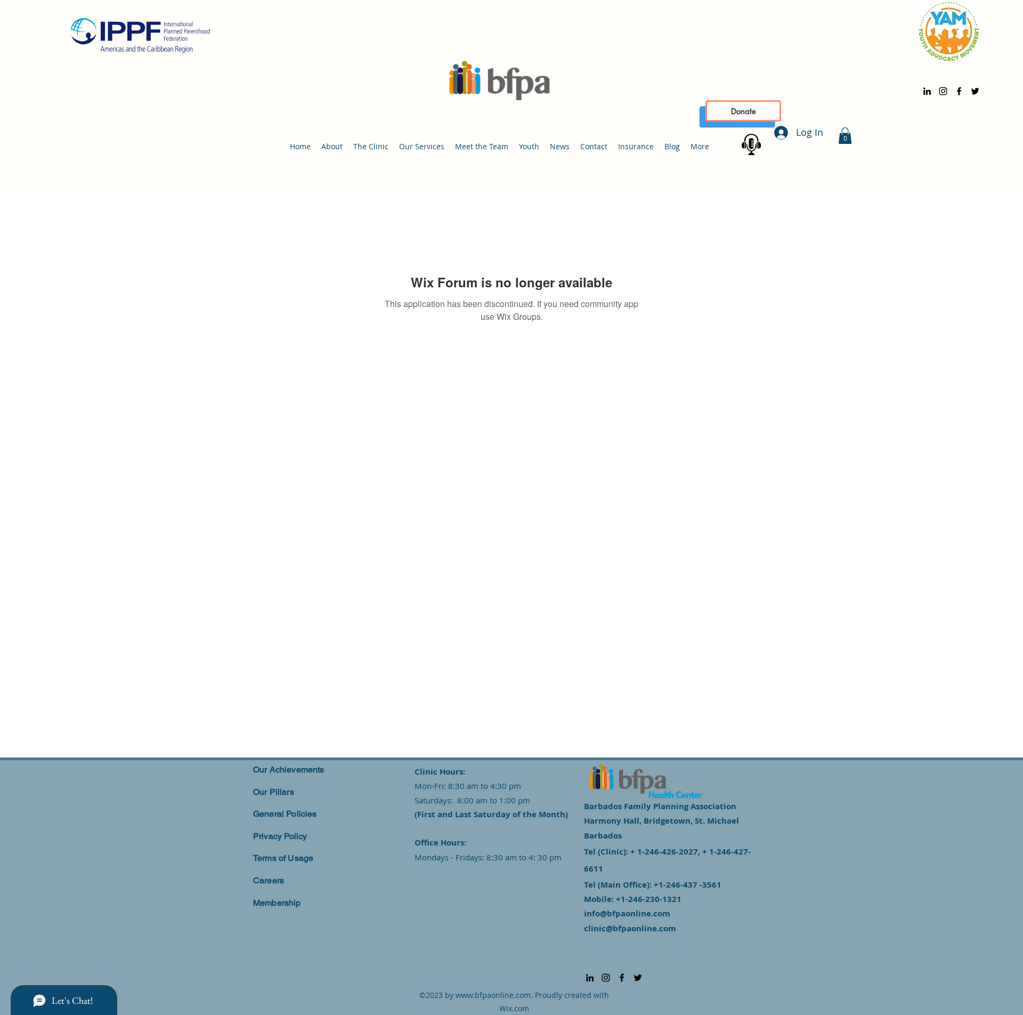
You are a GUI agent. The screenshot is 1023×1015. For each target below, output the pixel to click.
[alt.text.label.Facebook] (959, 91)
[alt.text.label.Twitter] (975, 91)
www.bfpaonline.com (493, 995)
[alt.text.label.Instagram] (943, 91)
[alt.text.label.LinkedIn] (927, 91)
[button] (845, 135)
